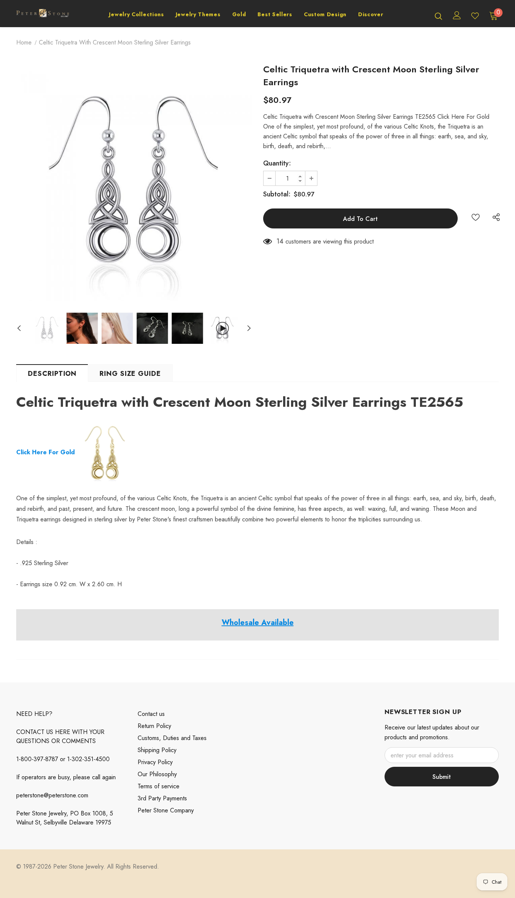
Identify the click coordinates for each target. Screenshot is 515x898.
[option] (134, 183)
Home (24, 42)
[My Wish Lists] (475, 16)
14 (280, 241)
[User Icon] (457, 15)
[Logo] (42, 15)
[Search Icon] (438, 16)
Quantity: (277, 163)
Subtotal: (277, 194)
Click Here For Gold (46, 452)
